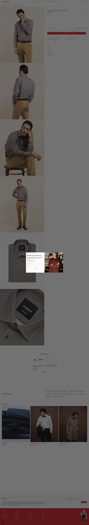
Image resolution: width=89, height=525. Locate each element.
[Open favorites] (3, 522)
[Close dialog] (62, 253)
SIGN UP (35, 268)
